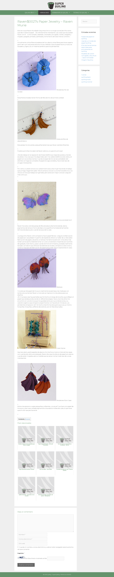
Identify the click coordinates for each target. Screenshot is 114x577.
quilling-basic (86, 77)
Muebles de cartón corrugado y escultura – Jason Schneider (88, 55)
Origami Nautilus (87, 60)
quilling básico (30, 12)
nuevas (83, 75)
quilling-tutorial (86, 82)
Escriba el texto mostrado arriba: (36, 558)
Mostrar (27, 419)
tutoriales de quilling (80, 12)
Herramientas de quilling (60, 12)
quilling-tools (86, 79)
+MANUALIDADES (44, 12)
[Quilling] (57, 5)
